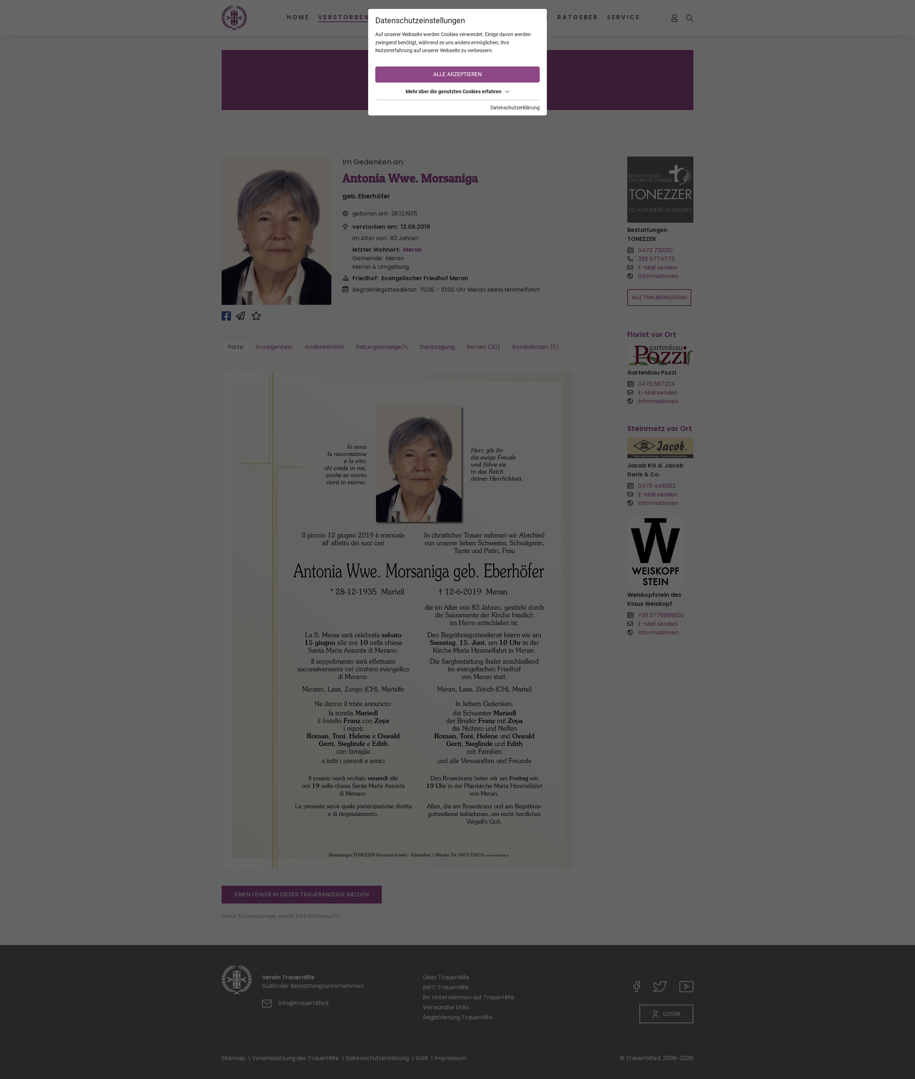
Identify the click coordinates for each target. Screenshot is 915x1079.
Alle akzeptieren (457, 74)
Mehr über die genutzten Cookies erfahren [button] (453, 91)
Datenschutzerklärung (515, 107)
